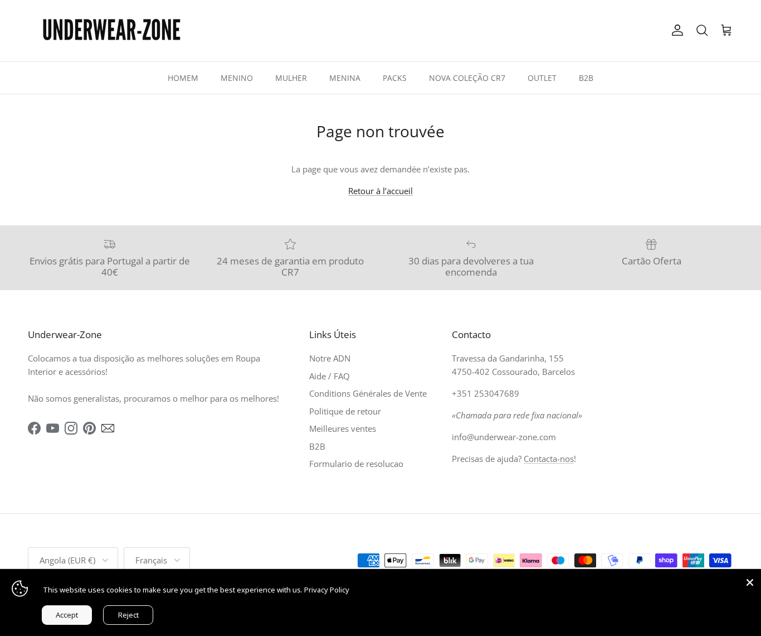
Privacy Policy (326, 590)
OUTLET (542, 78)
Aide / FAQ (329, 376)
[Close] (749, 580)
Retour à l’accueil (380, 190)
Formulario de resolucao (356, 463)
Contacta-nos (549, 458)
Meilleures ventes (342, 428)
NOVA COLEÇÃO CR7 (467, 78)
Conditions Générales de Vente (368, 393)
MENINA (344, 78)
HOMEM (183, 78)
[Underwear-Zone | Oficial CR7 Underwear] (111, 30)
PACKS (395, 78)
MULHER (291, 78)
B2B (586, 78)
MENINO (237, 78)
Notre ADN (329, 358)
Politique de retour (345, 411)
